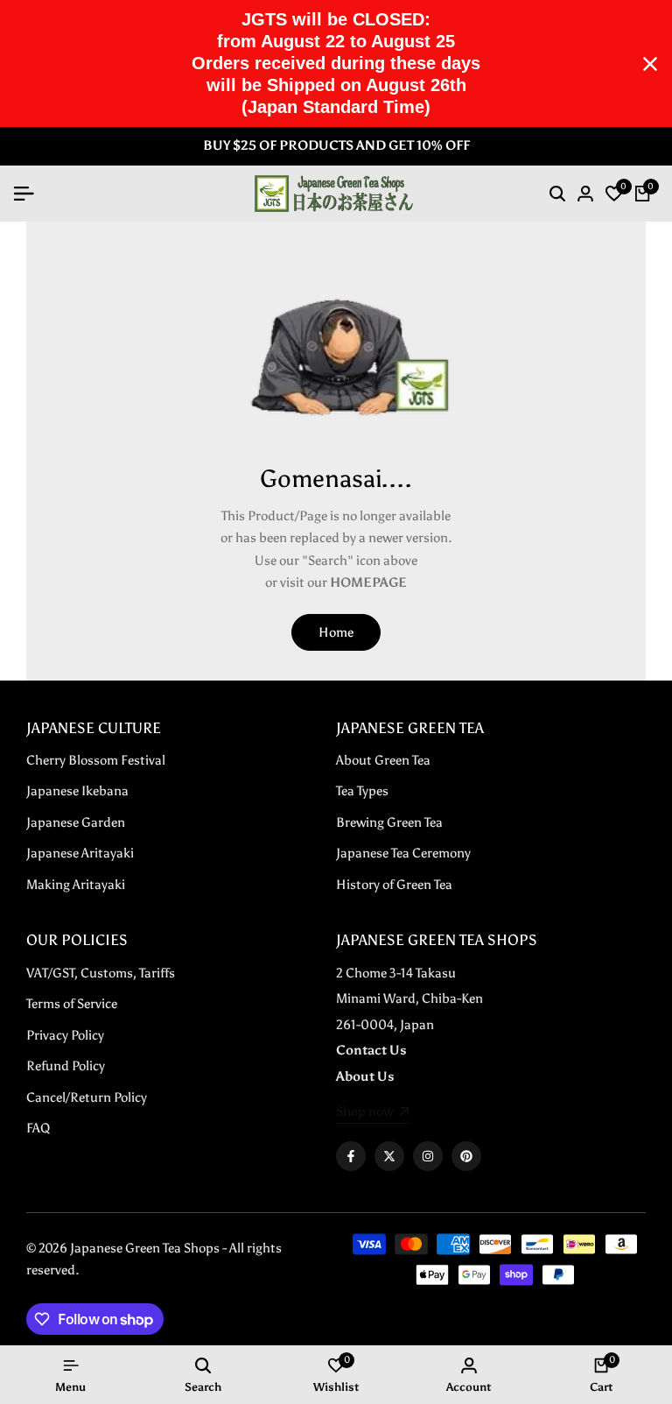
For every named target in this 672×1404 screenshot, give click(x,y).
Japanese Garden (75, 822)
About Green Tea (383, 760)
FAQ (38, 1128)
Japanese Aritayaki (80, 853)
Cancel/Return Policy (86, 1097)
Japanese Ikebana (77, 791)
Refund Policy (65, 1066)
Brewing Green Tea (389, 822)
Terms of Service (71, 1004)
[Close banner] (650, 64)
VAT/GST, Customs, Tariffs (100, 973)
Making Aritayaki (75, 884)
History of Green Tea (394, 884)
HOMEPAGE (368, 582)
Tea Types (362, 791)
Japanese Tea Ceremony (403, 853)
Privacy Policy (65, 1035)
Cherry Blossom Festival (95, 760)
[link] (372, 1113)
